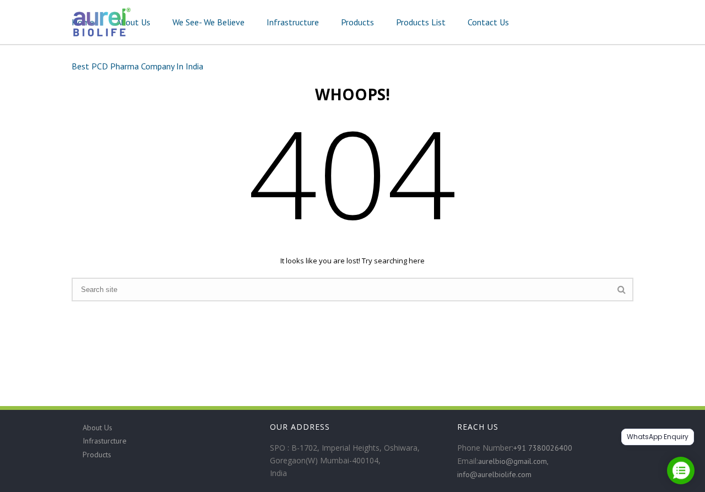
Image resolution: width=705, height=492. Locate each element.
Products (357, 22)
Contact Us (488, 22)
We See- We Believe (208, 22)
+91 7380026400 (542, 448)
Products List (421, 22)
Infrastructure (293, 22)
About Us (133, 22)
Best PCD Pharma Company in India (137, 66)
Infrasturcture (105, 441)
